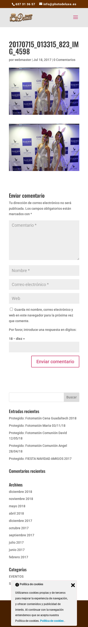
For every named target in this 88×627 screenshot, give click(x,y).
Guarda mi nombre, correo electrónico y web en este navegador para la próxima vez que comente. (41, 315)
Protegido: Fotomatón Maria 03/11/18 (37, 425)
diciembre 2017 (20, 521)
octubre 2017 (19, 528)
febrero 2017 (18, 557)
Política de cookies (52, 621)
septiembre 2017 (21, 535)
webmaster (23, 60)
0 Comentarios (64, 60)
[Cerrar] (73, 585)
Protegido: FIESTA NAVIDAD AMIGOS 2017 (40, 459)
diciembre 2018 (20, 492)
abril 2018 (16, 513)
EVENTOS (16, 576)
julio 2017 (16, 542)
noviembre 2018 (21, 499)
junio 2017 (17, 550)
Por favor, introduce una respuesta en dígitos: (43, 330)
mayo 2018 (17, 506)
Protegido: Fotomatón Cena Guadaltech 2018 (43, 418)
